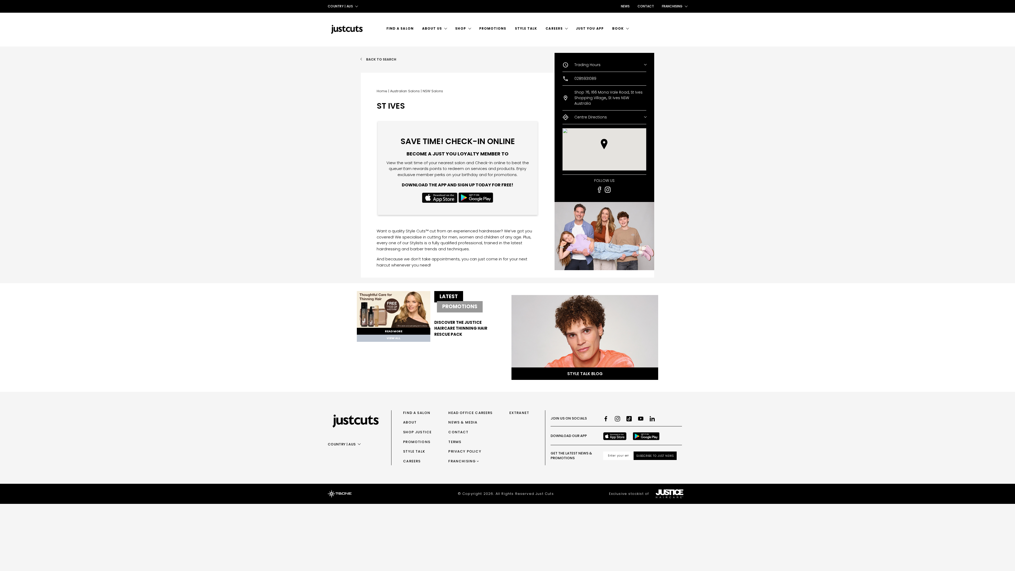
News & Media (462, 422)
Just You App (590, 28)
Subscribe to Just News (655, 456)
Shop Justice (417, 432)
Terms (454, 441)
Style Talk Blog (585, 373)
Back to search (381, 59)
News (625, 6)
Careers (554, 28)
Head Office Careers (470, 412)
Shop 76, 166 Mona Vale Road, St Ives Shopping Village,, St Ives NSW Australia (608, 98)
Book (618, 28)
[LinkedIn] (652, 418)
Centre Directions (590, 117)
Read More (393, 331)
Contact (646, 6)
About (410, 422)
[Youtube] (640, 418)
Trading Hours (587, 64)
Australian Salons (405, 91)
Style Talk (526, 28)
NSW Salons (433, 91)
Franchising (462, 461)
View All (393, 338)
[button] (604, 144)
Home (382, 91)
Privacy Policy (464, 451)
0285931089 (585, 78)
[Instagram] (617, 418)
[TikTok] (629, 418)
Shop (460, 28)
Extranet (519, 412)
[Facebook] (605, 418)
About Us (432, 28)
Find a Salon (400, 28)
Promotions (492, 28)
